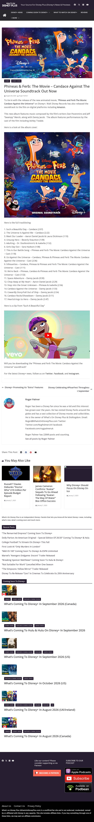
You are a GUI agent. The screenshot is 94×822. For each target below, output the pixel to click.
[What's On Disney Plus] (4, 15)
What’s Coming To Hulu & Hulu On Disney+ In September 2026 (44, 630)
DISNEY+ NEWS (17, 12)
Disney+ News (16, 81)
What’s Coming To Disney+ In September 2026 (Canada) (40, 604)
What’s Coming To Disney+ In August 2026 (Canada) (37, 736)
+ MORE (14, 18)
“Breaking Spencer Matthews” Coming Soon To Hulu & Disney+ (32, 560)
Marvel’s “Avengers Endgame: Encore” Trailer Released (28, 555)
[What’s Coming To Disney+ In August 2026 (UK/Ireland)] (9, 692)
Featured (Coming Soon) (32, 599)
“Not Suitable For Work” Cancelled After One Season (27, 564)
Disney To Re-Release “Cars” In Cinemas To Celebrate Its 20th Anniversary (38, 573)
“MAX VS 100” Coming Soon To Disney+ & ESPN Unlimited (30, 551)
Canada (7, 599)
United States (39, 625)
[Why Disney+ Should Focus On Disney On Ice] (78, 467)
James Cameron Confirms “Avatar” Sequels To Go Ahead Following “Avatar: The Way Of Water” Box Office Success (46, 493)
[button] (49, 12)
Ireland (37, 705)
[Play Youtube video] (48, 335)
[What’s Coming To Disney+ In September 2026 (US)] (9, 639)
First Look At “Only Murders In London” (21, 546)
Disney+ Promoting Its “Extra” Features (24, 387)
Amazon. (61, 107)
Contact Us (19, 806)
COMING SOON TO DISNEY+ (37, 12)
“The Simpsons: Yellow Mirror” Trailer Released (25, 568)
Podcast (38, 652)
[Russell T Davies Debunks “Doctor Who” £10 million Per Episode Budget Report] (16, 467)
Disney (7, 81)
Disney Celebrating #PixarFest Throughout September (68, 389)
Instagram (74, 373)
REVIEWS (84, 12)
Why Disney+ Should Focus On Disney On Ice (77, 488)
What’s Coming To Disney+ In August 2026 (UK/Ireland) (39, 710)
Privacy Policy (34, 806)
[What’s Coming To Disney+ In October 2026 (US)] (9, 666)
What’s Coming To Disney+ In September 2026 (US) (37, 657)
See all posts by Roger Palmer (40, 438)
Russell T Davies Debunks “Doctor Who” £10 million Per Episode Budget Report (15, 490)
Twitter (49, 373)
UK (52, 705)
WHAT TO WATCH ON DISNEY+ (65, 12)
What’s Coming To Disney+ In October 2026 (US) (35, 683)
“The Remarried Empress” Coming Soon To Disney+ (27, 533)
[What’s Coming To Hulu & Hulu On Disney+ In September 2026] (9, 613)
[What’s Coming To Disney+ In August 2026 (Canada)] (9, 719)
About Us (6, 806)
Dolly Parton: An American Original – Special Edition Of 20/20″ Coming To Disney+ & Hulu (45, 537)
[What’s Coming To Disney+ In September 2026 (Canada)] (9, 587)
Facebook (58, 373)
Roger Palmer (23, 96)
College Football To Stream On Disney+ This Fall (25, 542)
